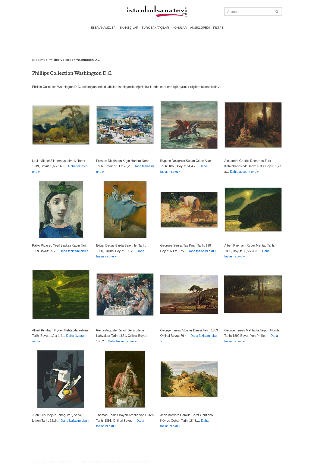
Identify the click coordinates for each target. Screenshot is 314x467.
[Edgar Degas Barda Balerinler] (125, 209)
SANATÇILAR (129, 27)
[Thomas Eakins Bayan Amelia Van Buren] (125, 379)
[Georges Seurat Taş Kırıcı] (189, 209)
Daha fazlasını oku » (244, 171)
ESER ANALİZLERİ (103, 27)
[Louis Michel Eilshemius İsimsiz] (61, 125)
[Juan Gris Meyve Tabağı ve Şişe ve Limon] (61, 379)
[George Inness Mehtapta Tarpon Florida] (253, 294)
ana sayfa (38, 59)
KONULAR (179, 27)
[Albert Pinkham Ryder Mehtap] (253, 209)
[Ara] (277, 11)
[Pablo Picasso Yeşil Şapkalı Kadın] (61, 209)
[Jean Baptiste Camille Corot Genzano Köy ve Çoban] (189, 379)
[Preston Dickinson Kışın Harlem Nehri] (125, 125)
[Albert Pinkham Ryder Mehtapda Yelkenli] (61, 294)
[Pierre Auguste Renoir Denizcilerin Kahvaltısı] (125, 294)
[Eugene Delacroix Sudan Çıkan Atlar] (189, 125)
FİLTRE (218, 27)
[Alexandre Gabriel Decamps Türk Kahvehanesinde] (253, 125)
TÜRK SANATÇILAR (155, 27)
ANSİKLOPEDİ (200, 27)
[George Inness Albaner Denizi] (189, 294)
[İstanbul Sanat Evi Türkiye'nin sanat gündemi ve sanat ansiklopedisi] (157, 11)
